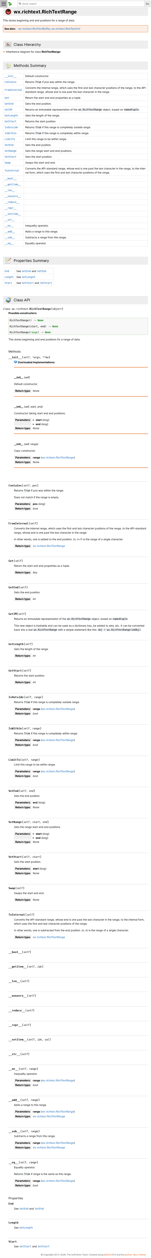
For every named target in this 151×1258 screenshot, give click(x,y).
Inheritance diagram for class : (33, 51)
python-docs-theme (135, 1254)
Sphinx (107, 1254)
